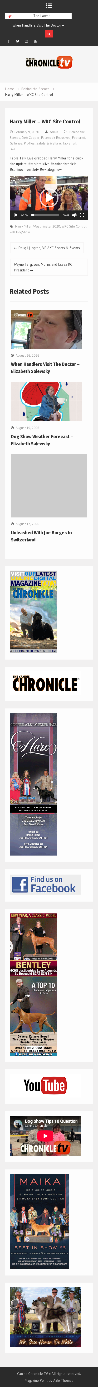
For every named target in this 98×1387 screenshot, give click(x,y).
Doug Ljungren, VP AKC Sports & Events (49, 248)
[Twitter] (17, 41)
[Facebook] (9, 41)
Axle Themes (63, 1380)
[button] (49, 197)
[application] (49, 198)
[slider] (45, 215)
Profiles (29, 143)
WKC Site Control (74, 226)
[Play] (16, 215)
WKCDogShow (20, 232)
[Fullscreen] (82, 215)
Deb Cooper (30, 137)
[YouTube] (35, 41)
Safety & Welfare (48, 143)
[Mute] (74, 215)
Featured (78, 137)
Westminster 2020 (46, 226)
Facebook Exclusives (55, 137)
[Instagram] (26, 41)
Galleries (16, 143)
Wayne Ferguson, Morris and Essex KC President (43, 267)
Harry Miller (23, 226)
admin (53, 132)
